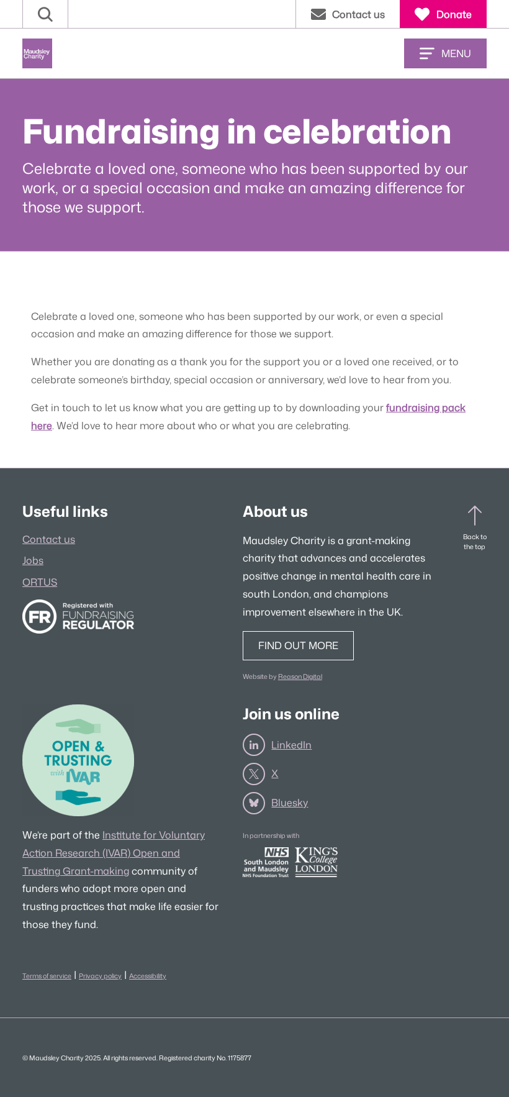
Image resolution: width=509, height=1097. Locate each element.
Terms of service (46, 975)
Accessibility (147, 975)
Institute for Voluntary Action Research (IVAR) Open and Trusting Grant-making (113, 853)
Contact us (48, 539)
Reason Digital (300, 676)
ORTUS (39, 582)
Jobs (32, 560)
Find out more (298, 645)
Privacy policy (100, 975)
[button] (45, 14)
